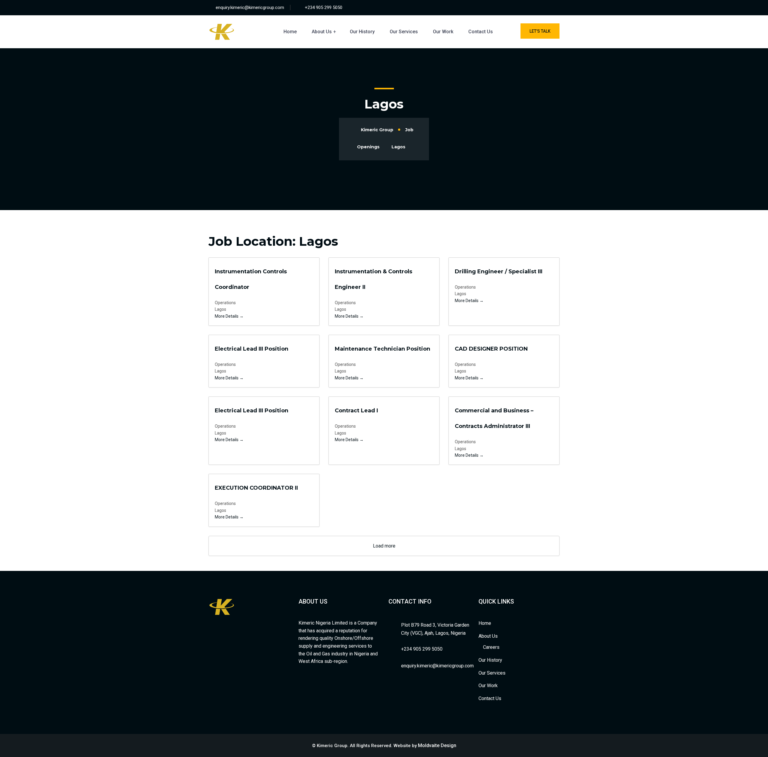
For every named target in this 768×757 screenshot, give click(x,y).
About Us (322, 31)
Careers (491, 647)
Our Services (404, 31)
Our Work (443, 31)
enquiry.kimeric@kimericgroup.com (250, 7)
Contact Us (480, 31)
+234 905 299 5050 (323, 7)
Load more (384, 546)
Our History (362, 31)
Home (290, 31)
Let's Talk (540, 31)
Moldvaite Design (437, 745)
